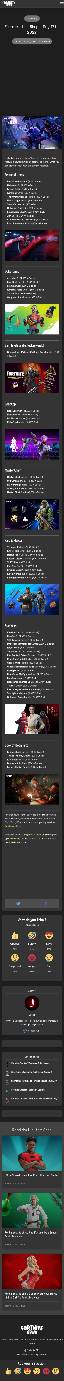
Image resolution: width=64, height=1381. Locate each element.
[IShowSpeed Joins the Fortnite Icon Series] (32, 1153)
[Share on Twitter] (18, 903)
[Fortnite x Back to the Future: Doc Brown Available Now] (32, 1210)
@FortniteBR (34, 834)
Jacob (17, 41)
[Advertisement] (32, 82)
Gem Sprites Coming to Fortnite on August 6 (31, 1072)
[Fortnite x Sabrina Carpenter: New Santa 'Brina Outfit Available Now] (32, 1271)
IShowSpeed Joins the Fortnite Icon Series (32, 1175)
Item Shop (32, 18)
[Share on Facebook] (45, 903)
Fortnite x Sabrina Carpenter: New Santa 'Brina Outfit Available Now (31, 1295)
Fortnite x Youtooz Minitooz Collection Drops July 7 (34, 1098)
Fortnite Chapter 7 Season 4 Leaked (28, 1089)
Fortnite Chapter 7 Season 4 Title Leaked (30, 1063)
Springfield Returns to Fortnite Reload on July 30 (34, 1080)
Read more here (13, 826)
